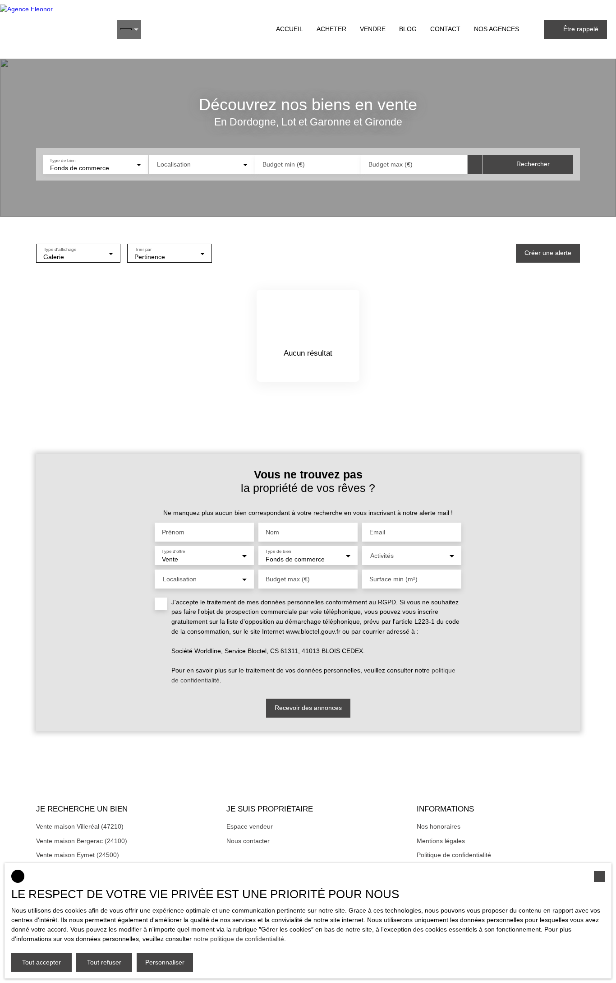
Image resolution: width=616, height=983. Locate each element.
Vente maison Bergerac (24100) (81, 840)
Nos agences (496, 28)
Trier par (143, 248)
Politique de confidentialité (454, 854)
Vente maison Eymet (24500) (77, 854)
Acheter (331, 28)
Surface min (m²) (393, 579)
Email (377, 532)
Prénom (173, 532)
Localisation (174, 164)
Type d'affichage (60, 248)
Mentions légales (441, 840)
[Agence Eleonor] (54, 29)
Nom (272, 532)
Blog (408, 28)
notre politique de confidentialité (238, 938)
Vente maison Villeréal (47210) (80, 826)
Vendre (373, 28)
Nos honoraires (438, 826)
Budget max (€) (390, 164)
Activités (382, 555)
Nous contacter (248, 840)
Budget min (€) (283, 164)
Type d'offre (173, 551)
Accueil (289, 28)
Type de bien (62, 160)
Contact (445, 28)
